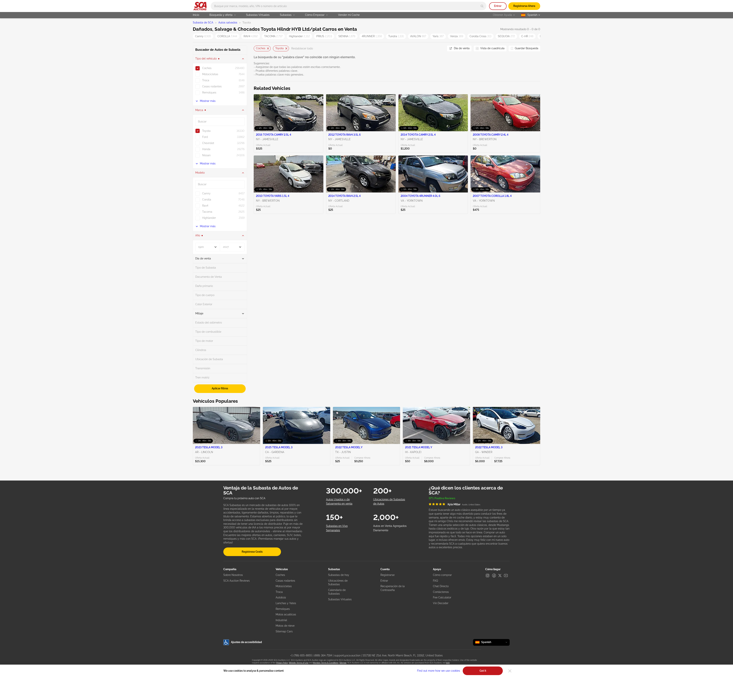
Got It (483, 670)
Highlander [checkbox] (209, 217)
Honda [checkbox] (206, 149)
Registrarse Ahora (524, 5)
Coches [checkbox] (207, 68)
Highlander (299, 36)
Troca (279, 591)
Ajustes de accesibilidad (246, 642)
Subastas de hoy (338, 574)
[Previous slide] (256, 49)
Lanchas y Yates (286, 603)
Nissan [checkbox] (206, 155)
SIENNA (346, 36)
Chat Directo (441, 586)
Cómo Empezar (315, 14)
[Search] (482, 6)
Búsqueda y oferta (220, 14)
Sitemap (342, 663)
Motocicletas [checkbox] (210, 74)
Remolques (283, 608)
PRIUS (324, 36)
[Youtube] (506, 575)
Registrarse (387, 574)
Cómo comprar (442, 574)
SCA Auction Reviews (236, 580)
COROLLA (227, 36)
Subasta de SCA (203, 22)
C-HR (527, 36)
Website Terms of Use (298, 663)
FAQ (435, 580)
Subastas (285, 14)
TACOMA (273, 36)
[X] (500, 575)
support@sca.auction (347, 655)
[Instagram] (487, 575)
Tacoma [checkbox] (207, 211)
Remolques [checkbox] (209, 92)
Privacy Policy (282, 663)
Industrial (281, 620)
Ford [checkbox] (205, 136)
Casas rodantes (285, 580)
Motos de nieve (285, 625)
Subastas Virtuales (258, 14)
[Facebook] (494, 575)
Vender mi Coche (349, 14)
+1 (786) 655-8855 (301, 655)
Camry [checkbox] (206, 193)
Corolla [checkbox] (206, 199)
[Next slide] (439, 49)
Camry (203, 36)
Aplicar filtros (220, 388)
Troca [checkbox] (205, 80)
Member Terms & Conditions (325, 663)
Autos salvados (227, 22)
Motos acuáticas (286, 614)
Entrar (497, 5)
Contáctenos (441, 591)
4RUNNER (372, 36)
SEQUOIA (506, 36)
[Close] (510, 671)
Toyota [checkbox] (206, 130)
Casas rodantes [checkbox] (212, 86)
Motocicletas (284, 586)
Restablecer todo (302, 48)
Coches (260, 48)
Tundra (396, 36)
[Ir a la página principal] (200, 6)
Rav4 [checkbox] (205, 205)
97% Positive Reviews (442, 498)
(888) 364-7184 (323, 655)
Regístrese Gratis (252, 551)
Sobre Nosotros (233, 574)
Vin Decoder (440, 603)
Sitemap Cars (284, 631)
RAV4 (251, 36)
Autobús (281, 597)
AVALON (418, 36)
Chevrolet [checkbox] (208, 143)
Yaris (438, 36)
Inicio (196, 14)
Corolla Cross (480, 36)
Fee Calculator (442, 597)
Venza (456, 36)
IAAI (448, 663)
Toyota (279, 48)
